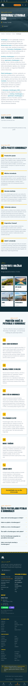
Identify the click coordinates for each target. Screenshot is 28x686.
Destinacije (8, 33)
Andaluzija (3, 644)
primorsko (15, 39)
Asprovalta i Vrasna (19, 624)
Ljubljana (16, 646)
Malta (2, 646)
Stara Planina (4, 658)
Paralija (2, 624)
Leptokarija (3, 631)
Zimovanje (3, 649)
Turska (13, 33)
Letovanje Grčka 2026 (5, 577)
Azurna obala (4, 639)
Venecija (16, 639)
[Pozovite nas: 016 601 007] (4, 1)
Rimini (16, 643)
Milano (16, 641)
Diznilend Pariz (18, 586)
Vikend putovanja (19, 577)
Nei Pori (2, 626)
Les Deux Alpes (18, 656)
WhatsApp (5, 607)
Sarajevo (16, 638)
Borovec (3, 653)
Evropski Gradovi (5, 634)
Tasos (16, 626)
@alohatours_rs (7, 570)
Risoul (16, 658)
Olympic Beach (18, 629)
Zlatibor (2, 660)
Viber (12, 607)
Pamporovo (3, 655)
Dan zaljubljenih (18, 582)
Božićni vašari (18, 580)
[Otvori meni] (25, 5)
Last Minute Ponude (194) (7, 578)
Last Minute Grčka (5, 619)
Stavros (2, 628)
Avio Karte (3, 585)
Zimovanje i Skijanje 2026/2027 (5, 583)
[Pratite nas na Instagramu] (26, 1)
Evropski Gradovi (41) (5, 580)
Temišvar (3, 636)
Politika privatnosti (18, 679)
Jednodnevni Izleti (4, 587)
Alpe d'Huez (17, 660)
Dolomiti (3, 643)
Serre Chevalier (18, 655)
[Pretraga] (22, 5)
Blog (2, 589)
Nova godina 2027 (19, 578)
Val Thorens (17, 651)
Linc (15, 644)
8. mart (16, 584)
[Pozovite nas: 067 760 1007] (1, 1)
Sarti (15, 621)
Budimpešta (3, 641)
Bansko (2, 651)
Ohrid (16, 636)
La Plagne (17, 653)
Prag (16, 591)
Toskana (3, 638)
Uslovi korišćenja (9, 679)
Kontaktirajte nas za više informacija (14, 491)
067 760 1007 (5, 604)
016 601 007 (5, 603)
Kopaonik (3, 656)
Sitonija (16, 623)
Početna (3, 33)
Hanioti (2, 629)
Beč (15, 589)
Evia (15, 628)
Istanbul (16, 587)
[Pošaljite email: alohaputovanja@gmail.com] (6, 1)
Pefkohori (3, 623)
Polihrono (3, 621)
